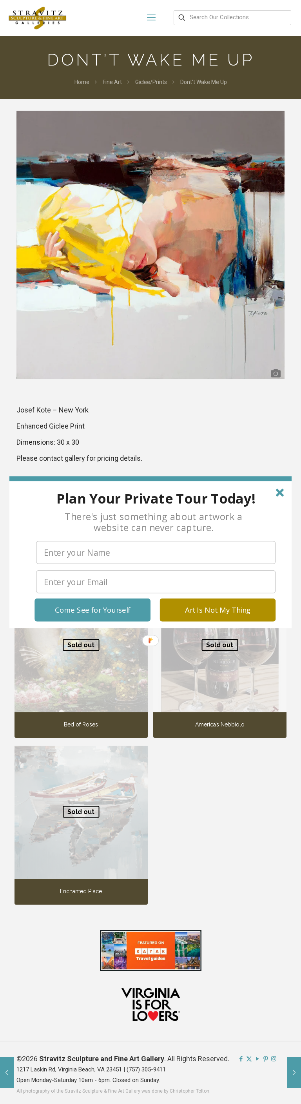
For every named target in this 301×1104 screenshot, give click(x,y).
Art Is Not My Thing (217, 610)
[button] (156, 498)
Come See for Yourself (92, 610)
